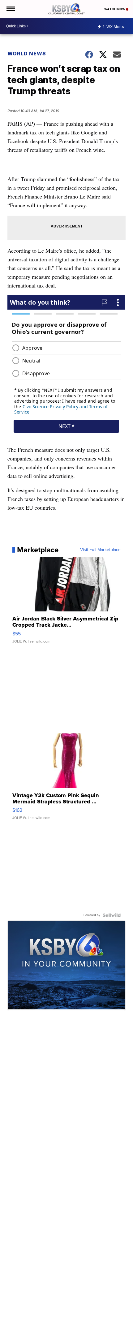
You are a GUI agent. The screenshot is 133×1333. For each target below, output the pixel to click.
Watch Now (115, 9)
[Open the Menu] (10, 9)
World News (26, 53)
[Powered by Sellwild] (112, 915)
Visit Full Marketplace (100, 550)
